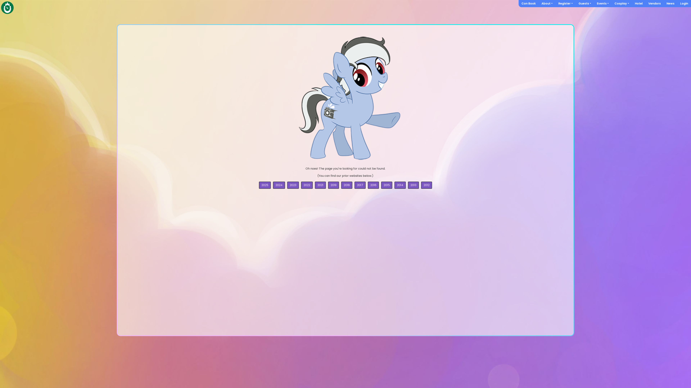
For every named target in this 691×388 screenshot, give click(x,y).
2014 (400, 185)
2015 (387, 185)
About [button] (545, 3)
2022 (307, 185)
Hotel (639, 3)
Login (684, 3)
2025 (264, 185)
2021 (320, 185)
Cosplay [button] (621, 3)
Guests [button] (584, 3)
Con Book (528, 3)
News (670, 3)
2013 (413, 185)
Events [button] (602, 3)
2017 (360, 185)
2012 (427, 185)
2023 (293, 185)
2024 (279, 185)
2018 (347, 185)
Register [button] (564, 3)
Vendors (654, 3)
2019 (334, 185)
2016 (373, 185)
